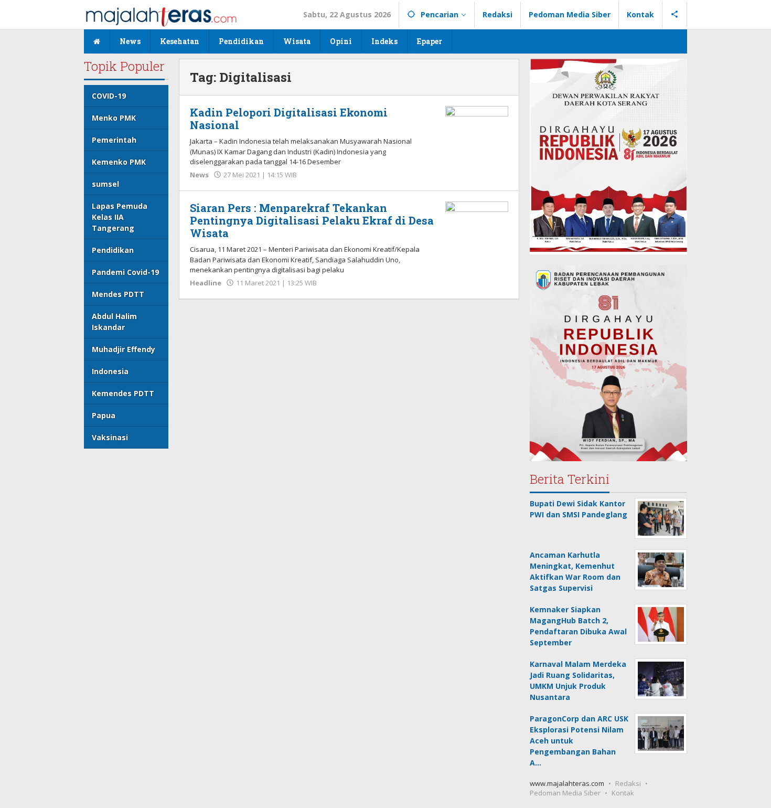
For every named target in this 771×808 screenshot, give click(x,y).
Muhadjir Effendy (123, 349)
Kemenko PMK (119, 162)
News (199, 174)
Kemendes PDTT (123, 393)
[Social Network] (674, 15)
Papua (103, 415)
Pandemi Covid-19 (125, 272)
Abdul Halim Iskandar (114, 321)
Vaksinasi (110, 437)
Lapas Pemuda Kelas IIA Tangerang (119, 217)
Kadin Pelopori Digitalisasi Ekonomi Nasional (289, 118)
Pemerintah (114, 140)
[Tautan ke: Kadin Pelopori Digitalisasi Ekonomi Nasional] (476, 129)
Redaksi (628, 783)
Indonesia (110, 371)
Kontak (623, 793)
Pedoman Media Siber (565, 793)
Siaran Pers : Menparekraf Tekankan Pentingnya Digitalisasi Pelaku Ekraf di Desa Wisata (312, 220)
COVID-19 (109, 96)
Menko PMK (114, 118)
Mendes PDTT (118, 294)
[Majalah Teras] (161, 16)
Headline (205, 283)
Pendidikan (113, 250)
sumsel (105, 184)
